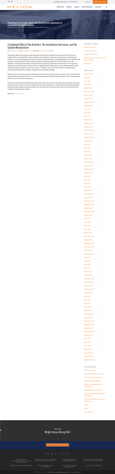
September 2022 (89, 211)
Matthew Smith (27, 51)
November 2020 (89, 282)
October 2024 (88, 134)
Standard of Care (89, 51)
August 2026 (88, 74)
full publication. (19, 93)
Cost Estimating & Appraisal (93, 377)
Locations (98, 7)
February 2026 (89, 91)
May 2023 (87, 183)
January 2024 (88, 159)
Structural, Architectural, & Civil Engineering (94, 400)
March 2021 (88, 272)
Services (69, 7)
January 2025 (88, 127)
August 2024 (88, 141)
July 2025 (87, 109)
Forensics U (88, 2)
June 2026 (87, 81)
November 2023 (89, 162)
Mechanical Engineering (92, 381)
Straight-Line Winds (90, 54)
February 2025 (89, 123)
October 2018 (88, 356)
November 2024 (89, 130)
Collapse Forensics (90, 47)
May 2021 (87, 264)
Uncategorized (89, 412)
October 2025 (88, 99)
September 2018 (89, 360)
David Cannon (14, 51)
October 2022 (88, 208)
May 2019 (87, 342)
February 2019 (89, 353)
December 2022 (89, 201)
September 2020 (89, 289)
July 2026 (87, 77)
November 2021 (89, 247)
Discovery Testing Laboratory (93, 374)
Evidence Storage (89, 370)
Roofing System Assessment (93, 390)
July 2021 (87, 257)
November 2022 (89, 204)
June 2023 (87, 180)
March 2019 (88, 349)
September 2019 (89, 332)
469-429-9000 (73, 2)
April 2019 (87, 346)
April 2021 (87, 268)
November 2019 (89, 324)
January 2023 (88, 197)
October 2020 (88, 286)
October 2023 (88, 166)
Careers (76, 7)
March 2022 (88, 233)
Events (86, 405)
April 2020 (87, 307)
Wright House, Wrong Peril (57, 430)
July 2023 (87, 176)
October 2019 (88, 328)
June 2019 (87, 339)
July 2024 (87, 144)
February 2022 (89, 236)
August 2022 (88, 215)
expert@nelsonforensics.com (61, 2)
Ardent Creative (77, 472)
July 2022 (87, 219)
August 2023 (88, 173)
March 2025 (88, 120)
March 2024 (88, 155)
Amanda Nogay (44, 51)
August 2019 (88, 335)
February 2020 (89, 314)
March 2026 (88, 88)
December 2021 (89, 243)
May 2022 (87, 226)
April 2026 (87, 84)
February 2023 (89, 194)
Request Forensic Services (100, 2)
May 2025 (87, 113)
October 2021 (88, 250)
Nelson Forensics (13, 27)
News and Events (87, 7)
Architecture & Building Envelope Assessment (38, 27)
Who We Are (60, 7)
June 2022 (87, 222)
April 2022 (87, 229)
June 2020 (87, 300)
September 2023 (89, 169)
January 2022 (88, 240)
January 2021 (88, 275)
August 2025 (88, 106)
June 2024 (87, 148)
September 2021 (89, 254)
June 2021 (87, 261)
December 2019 (89, 321)
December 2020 (89, 279)
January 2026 (88, 95)
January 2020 (88, 317)
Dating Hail (88, 63)
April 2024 (87, 151)
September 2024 (89, 137)
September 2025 (89, 102)
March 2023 (88, 190)
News (86, 408)
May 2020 (87, 303)
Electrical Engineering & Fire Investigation (93, 385)
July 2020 (87, 296)
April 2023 (87, 187)
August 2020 (88, 293)
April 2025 (87, 116)
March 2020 (88, 310)
